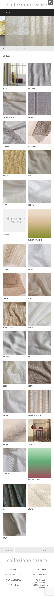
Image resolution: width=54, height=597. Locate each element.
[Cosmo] (14, 144)
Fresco (6, 234)
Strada (6, 474)
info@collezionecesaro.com (13, 574)
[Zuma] (14, 535)
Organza (7, 415)
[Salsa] (14, 442)
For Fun (31, 205)
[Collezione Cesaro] (27, 5)
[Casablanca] (14, 115)
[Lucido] (39, 296)
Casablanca (8, 117)
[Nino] (39, 354)
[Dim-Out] (14, 173)
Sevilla (31, 444)
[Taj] (14, 506)
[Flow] (14, 202)
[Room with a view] (39, 412)
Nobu (5, 386)
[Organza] (14, 412)
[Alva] (14, 85)
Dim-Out (6, 176)
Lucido (31, 298)
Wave (30, 509)
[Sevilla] (39, 442)
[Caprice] (39, 85)
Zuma (5, 538)
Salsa (5, 444)
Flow (5, 205)
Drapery (46, 550)
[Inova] (39, 266)
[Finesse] (39, 173)
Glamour (7, 269)
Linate (5, 298)
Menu (8, 12)
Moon (30, 328)
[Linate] (14, 296)
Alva (5, 88)
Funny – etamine (35, 240)
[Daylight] (39, 144)
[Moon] (39, 325)
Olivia (30, 386)
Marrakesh (8, 328)
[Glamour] (14, 266)
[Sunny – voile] (39, 477)
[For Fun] (39, 202)
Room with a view (35, 415)
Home (4, 49)
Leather (8, 550)
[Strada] (14, 471)
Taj (4, 509)
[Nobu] (14, 383)
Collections (11, 49)
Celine (31, 117)
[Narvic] (14, 354)
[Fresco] (14, 231)
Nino (30, 357)
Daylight (32, 147)
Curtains (19, 49)
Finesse (31, 176)
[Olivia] (39, 383)
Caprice (31, 88)
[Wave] (39, 506)
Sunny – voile (34, 480)
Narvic (6, 357)
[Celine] (39, 115)
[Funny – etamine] (39, 237)
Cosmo (6, 147)
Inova (30, 269)
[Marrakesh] (14, 325)
